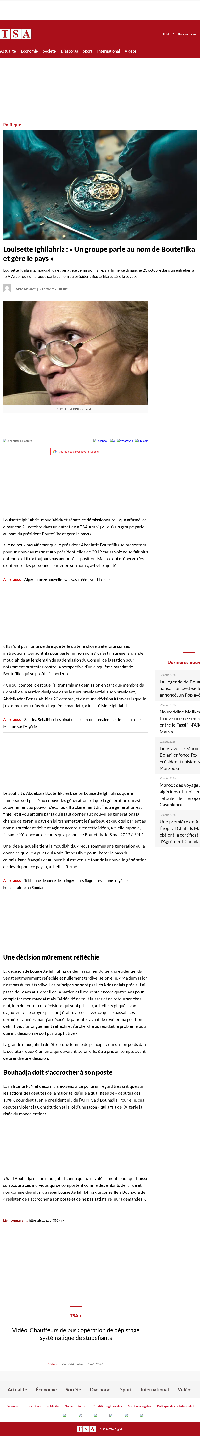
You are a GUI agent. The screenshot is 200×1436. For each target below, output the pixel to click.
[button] (100, 185)
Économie (29, 51)
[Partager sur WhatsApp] (125, 441)
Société (49, 51)
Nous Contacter (76, 1406)
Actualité (8, 51)
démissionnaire (101, 519)
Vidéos (131, 51)
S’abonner (13, 1406)
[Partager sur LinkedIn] (141, 441)
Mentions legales (139, 1406)
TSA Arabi (89, 526)
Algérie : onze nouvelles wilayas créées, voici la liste (67, 579)
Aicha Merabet (26, 289)
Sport (87, 51)
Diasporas (69, 51)
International (108, 51)
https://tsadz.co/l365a (44, 1220)
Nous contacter (187, 34)
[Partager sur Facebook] (100, 441)
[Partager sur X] (112, 441)
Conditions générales (107, 1406)
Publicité (168, 34)
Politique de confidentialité (176, 1406)
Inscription (33, 1406)
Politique (12, 124)
